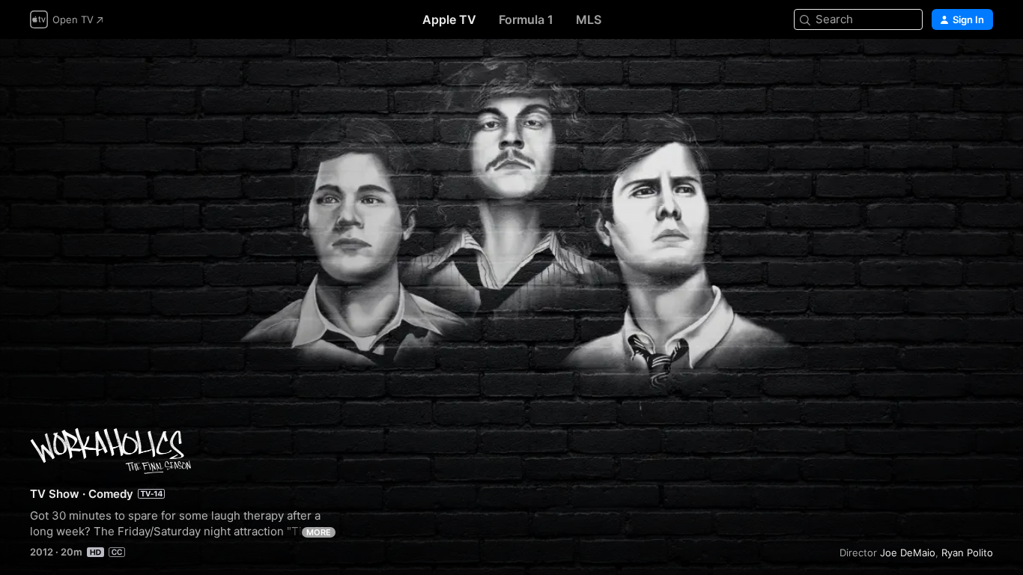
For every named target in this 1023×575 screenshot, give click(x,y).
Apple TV (449, 19)
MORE (318, 532)
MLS (588, 19)
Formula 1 (526, 19)
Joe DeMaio (907, 553)
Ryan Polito (967, 553)
